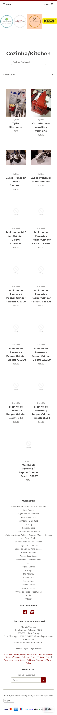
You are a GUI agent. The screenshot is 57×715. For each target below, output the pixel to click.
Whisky (28, 599)
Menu (9, 4)
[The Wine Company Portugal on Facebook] (25, 613)
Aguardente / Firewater (28, 513)
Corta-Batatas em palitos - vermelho (41, 127)
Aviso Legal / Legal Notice (14, 660)
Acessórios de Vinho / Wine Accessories (28, 506)
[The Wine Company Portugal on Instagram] (32, 613)
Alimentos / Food (28, 517)
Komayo (28, 570)
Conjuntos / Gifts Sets (28, 545)
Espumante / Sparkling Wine (28, 559)
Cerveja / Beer (28, 528)
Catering (28, 524)
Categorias (28, 74)
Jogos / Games (28, 566)
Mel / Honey (28, 574)
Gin (28, 563)
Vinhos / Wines (28, 588)
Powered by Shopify (44, 695)
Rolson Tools (28, 577)
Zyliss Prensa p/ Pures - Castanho (16, 181)
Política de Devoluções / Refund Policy (20, 654)
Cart (47, 4)
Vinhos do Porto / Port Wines (28, 592)
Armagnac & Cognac (28, 520)
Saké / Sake (28, 581)
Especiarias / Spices (28, 556)
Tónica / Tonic (28, 584)
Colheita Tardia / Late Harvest (28, 541)
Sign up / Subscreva (26, 675)
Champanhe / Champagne (28, 531)
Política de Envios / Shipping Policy (36, 657)
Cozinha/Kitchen (28, 552)
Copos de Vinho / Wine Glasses (28, 549)
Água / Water (28, 510)
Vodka (28, 595)
